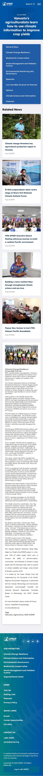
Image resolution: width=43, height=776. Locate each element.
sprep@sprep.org (11, 742)
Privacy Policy (10, 702)
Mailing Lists (9, 694)
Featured (10, 101)
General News (12, 47)
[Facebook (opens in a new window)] (24, 641)
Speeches (10, 79)
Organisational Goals (14, 677)
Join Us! (7, 690)
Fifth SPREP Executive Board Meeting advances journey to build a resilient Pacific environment (21, 239)
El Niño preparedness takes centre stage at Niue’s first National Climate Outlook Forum (21, 193)
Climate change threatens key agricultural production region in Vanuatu (20, 146)
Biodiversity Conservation (17, 58)
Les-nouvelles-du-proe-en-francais (21, 85)
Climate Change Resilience (18, 52)
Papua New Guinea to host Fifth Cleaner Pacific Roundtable (20, 329)
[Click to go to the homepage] (7, 4)
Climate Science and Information (21, 96)
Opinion (9, 90)
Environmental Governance (16, 662)
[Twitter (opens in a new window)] (33, 641)
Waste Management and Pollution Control (21, 64)
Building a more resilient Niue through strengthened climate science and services (19, 285)
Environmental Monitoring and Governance (19, 72)
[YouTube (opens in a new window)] (28, 641)
